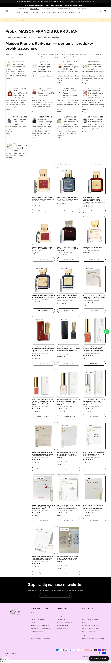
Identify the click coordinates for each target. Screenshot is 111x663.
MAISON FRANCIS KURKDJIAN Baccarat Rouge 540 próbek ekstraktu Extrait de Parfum (93, 199)
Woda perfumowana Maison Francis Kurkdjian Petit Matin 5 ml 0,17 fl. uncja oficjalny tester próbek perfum (94, 402)
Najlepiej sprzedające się (39, 619)
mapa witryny (35, 635)
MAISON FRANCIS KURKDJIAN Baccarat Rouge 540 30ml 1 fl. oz (42, 248)
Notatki (9, 158)
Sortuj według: (58, 164)
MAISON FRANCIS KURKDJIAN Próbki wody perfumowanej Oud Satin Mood (67, 249)
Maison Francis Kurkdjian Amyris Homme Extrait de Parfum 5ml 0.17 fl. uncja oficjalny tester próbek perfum (94, 349)
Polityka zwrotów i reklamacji (40, 625)
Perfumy (59, 616)
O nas (33, 622)
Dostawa (34, 616)
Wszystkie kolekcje (62, 628)
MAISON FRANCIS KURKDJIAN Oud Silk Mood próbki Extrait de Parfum (43, 296)
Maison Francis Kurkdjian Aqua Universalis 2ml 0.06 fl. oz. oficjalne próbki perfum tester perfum (67, 455)
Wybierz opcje (43, 211)
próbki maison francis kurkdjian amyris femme (93, 248)
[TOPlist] (3, 661)
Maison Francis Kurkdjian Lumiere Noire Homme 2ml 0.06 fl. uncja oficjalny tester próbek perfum (93, 507)
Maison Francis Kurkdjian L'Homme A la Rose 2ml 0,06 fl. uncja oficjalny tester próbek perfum (68, 507)
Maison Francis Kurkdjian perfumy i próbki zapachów (39, 37)
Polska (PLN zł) (11, 653)
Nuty (8, 78)
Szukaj (33, 613)
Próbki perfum (61, 619)
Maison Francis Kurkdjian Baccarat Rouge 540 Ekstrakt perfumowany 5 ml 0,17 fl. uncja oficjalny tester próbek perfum (43, 349)
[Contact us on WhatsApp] (106, 331)
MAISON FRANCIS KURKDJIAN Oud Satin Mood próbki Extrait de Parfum (68, 297)
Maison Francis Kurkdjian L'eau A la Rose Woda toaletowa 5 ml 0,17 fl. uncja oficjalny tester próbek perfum (68, 402)
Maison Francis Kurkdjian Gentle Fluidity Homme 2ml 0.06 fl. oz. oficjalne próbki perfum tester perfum (67, 559)
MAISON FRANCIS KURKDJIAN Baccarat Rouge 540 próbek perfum (43, 198)
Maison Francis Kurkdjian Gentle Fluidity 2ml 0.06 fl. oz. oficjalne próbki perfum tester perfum (42, 558)
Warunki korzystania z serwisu (40, 628)
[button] (22, 9)
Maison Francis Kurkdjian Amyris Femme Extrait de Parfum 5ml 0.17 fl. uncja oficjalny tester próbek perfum (43, 402)
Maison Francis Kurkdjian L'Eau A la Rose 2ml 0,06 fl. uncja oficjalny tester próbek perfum (43, 507)
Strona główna (11, 37)
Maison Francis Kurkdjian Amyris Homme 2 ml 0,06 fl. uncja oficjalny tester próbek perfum (94, 454)
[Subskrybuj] (70, 595)
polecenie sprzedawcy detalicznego (42, 638)
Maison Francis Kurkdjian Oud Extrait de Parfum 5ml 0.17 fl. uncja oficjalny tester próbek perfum (68, 348)
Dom (58, 613)
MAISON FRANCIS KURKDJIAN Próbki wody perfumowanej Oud (67, 198)
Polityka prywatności (37, 631)
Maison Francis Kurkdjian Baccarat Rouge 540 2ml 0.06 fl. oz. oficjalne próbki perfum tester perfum (94, 297)
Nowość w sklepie (62, 625)
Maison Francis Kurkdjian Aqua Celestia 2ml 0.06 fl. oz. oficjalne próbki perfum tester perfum (42, 454)
